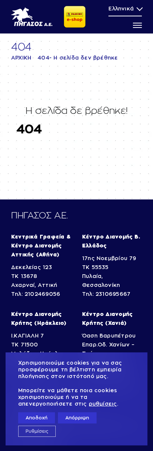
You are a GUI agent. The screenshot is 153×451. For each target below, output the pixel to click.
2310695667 (112, 294)
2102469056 (42, 294)
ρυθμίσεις (103, 404)
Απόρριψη (77, 418)
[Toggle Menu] (137, 25)
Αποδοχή (37, 418)
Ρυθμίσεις (37, 431)
